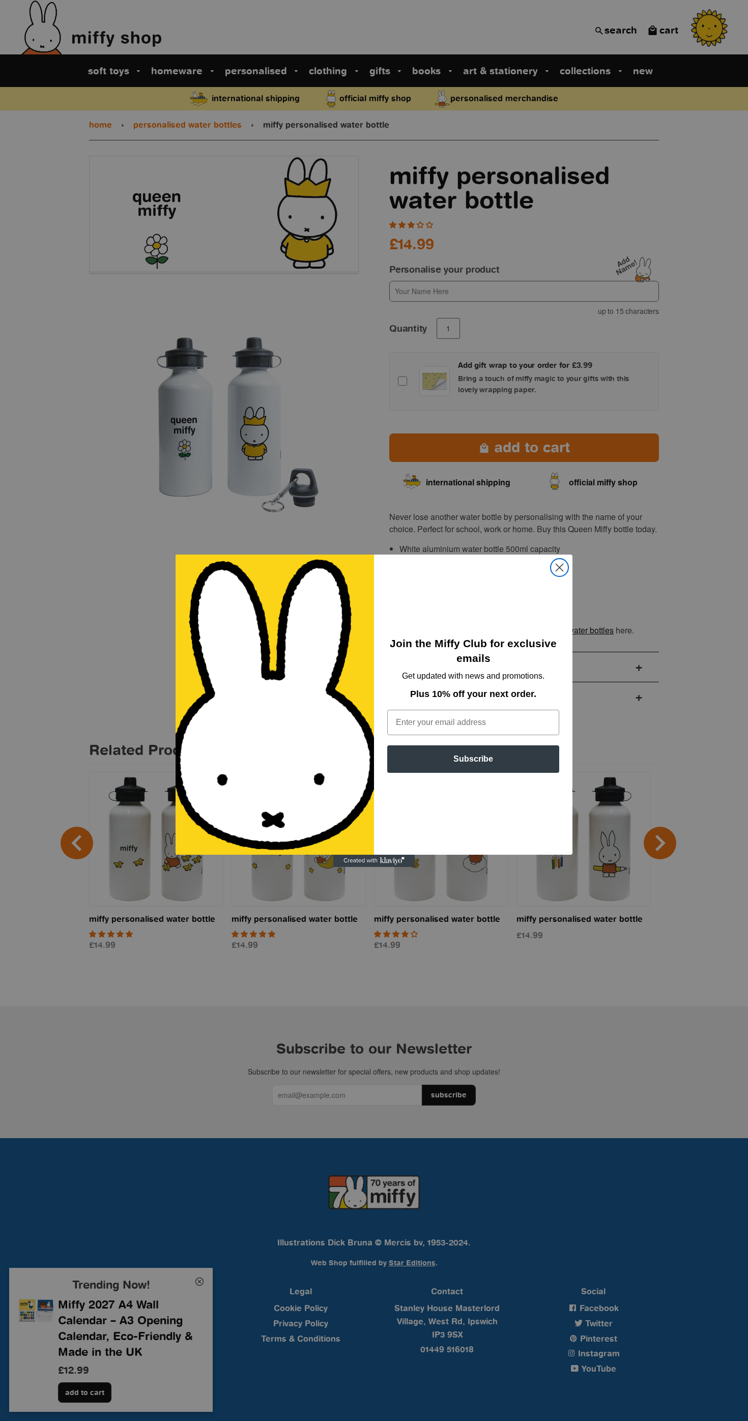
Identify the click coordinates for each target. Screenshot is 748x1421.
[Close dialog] (559, 567)
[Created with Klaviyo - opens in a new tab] (374, 861)
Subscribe (473, 759)
